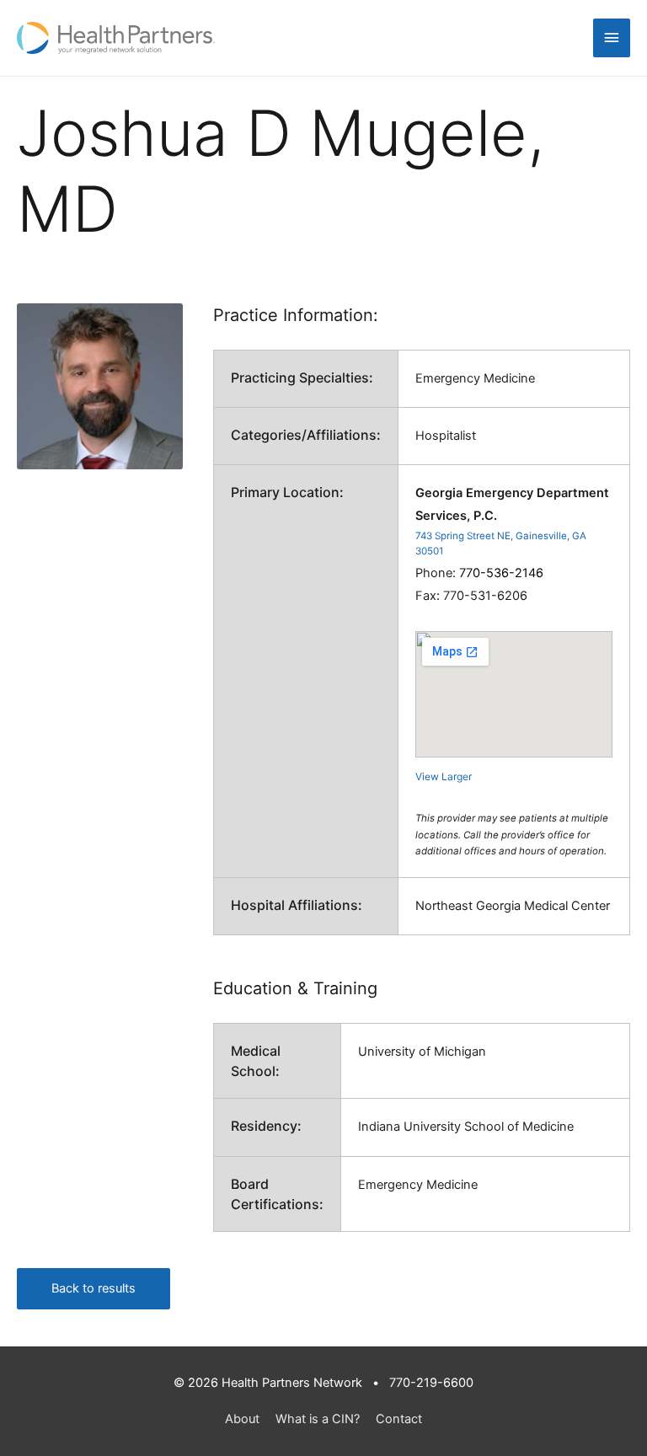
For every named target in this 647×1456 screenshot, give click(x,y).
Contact (399, 1419)
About (242, 1419)
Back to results (93, 1288)
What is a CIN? (317, 1419)
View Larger (443, 776)
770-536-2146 (501, 573)
